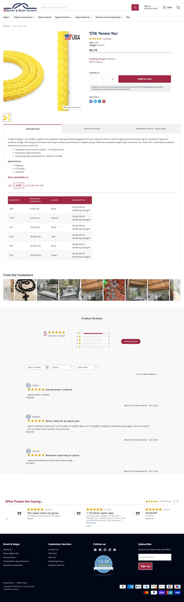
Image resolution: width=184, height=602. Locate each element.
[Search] (135, 7)
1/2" (27, 185)
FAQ (128, 17)
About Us (7, 549)
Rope (6, 17)
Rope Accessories (23, 17)
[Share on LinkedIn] (99, 101)
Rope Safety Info (10, 553)
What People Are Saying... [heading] (24, 501)
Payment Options (56, 565)
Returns (52, 557)
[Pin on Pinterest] (103, 101)
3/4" (37, 185)
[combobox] (62, 367)
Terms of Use (22, 583)
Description (33, 129)
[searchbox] (35, 367)
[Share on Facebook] (91, 101)
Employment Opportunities (16, 561)
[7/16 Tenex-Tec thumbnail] (7, 117)
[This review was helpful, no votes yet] (150, 405)
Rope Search (44, 17)
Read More (83, 522)
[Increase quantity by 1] (112, 79)
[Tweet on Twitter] (95, 101)
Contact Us (53, 549)
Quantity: (94, 73)
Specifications (92, 128)
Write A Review (130, 341)
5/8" (32, 185)
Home (6, 26)
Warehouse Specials (12, 565)
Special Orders (62, 17)
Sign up (145, 566)
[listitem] (32, 514)
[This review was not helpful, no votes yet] (155, 405)
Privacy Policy (8, 583)
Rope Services (83, 17)
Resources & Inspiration (108, 17)
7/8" (41, 185)
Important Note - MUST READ (151, 128)
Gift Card (52, 553)
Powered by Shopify (11, 589)
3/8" (10, 185)
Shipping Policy (55, 561)
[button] (7, 290)
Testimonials (9, 557)
